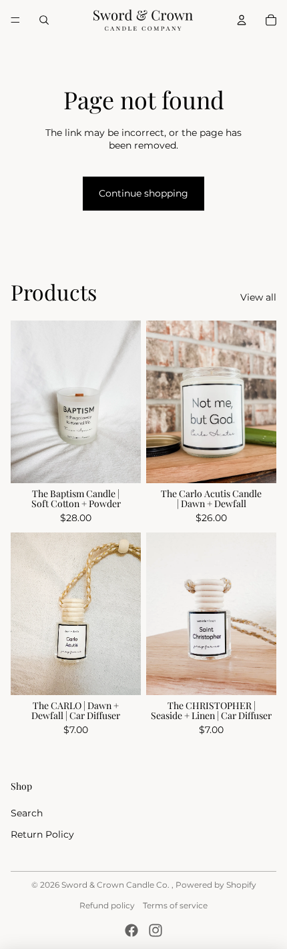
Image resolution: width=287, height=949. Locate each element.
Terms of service (175, 905)
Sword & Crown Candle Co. (116, 885)
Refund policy (107, 905)
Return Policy (42, 834)
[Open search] (44, 20)
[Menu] (15, 20)
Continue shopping (143, 193)
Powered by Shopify (216, 885)
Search (27, 813)
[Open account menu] (241, 20)
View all (258, 297)
